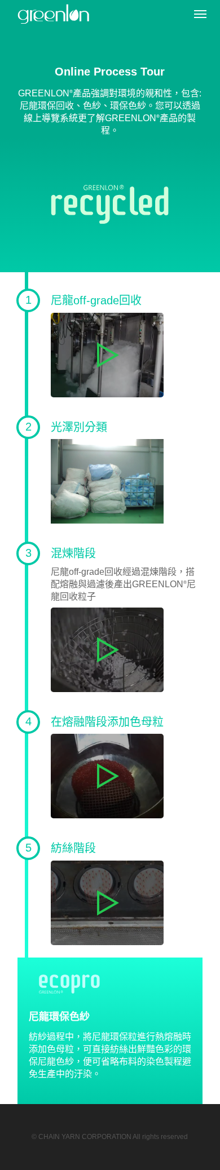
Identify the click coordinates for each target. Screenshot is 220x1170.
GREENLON (59, 14)
